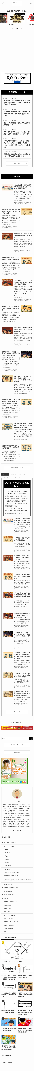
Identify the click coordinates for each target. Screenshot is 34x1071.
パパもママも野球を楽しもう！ (12, 876)
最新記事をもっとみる (17, 468)
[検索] (23, 722)
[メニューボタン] (30, 3)
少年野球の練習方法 (9, 928)
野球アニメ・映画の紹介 (10, 915)
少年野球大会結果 (8, 891)
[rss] (20, 722)
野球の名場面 (7, 905)
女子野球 (7, 856)
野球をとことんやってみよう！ (11, 922)
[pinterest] (18, 722)
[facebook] (11, 722)
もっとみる (17, 163)
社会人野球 (8, 866)
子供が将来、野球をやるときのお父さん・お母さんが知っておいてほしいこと (17, 880)
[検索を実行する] (31, 738)
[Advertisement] (17, 54)
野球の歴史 (7, 912)
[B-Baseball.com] (17, 3)
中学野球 (7, 849)
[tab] (5, 474)
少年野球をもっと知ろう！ (10, 887)
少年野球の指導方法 (9, 925)
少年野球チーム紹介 (8, 894)
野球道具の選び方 (8, 884)
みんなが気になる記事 (9, 842)
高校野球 (7, 869)
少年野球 (7, 859)
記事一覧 (5, 898)
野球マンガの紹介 (8, 918)
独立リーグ (8, 862)
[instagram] (16, 722)
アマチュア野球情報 (9, 846)
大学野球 (7, 852)
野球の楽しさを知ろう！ (10, 902)
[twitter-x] (13, 722)
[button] (12, 28)
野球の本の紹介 (8, 908)
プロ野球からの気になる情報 (11, 872)
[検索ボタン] (3, 3)
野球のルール (7, 932)
